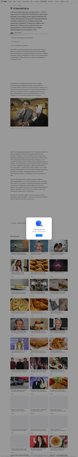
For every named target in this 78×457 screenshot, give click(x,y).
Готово (39, 235)
